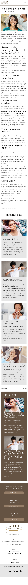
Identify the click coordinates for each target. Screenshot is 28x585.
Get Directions (14, 492)
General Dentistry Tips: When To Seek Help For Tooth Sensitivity (13, 238)
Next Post (24, 388)
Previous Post (4, 388)
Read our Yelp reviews (11, 208)
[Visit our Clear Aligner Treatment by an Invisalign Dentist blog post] (13, 311)
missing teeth (7, 36)
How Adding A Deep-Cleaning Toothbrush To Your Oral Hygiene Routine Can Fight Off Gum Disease (13, 281)
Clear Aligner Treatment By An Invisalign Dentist (11, 322)
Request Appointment (14, 506)
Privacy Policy (12, 567)
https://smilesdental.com (7, 200)
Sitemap (16, 567)
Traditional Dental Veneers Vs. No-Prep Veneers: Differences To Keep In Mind (14, 365)
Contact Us (14, 519)
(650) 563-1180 (6, 202)
